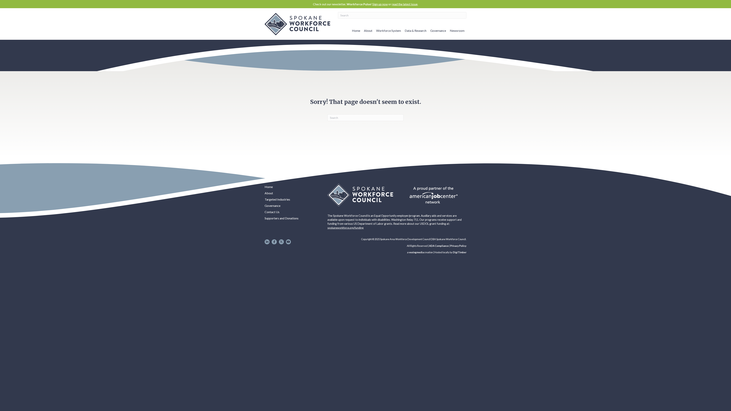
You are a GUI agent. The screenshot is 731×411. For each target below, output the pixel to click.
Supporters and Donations (281, 218)
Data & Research (415, 30)
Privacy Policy (458, 245)
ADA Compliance (439, 245)
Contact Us (272, 212)
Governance (438, 30)
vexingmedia (416, 252)
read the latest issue (404, 4)
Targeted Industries (277, 199)
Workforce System (388, 30)
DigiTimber (459, 252)
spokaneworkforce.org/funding (345, 227)
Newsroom (457, 30)
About (368, 30)
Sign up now (380, 4)
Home (356, 30)
